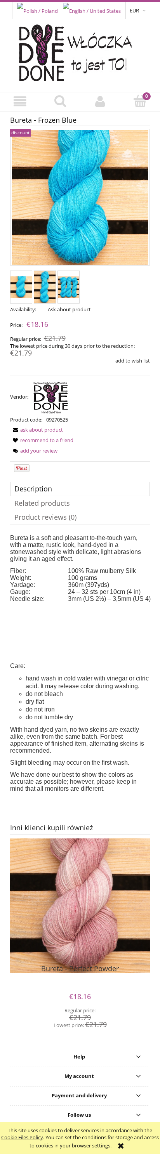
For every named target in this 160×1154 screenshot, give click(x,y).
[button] (20, 101)
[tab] (80, 489)
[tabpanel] (80, 663)
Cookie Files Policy (22, 1137)
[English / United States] (92, 10)
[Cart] (140, 100)
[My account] (100, 101)
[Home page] (80, 51)
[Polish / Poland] (37, 10)
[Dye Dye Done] (51, 396)
